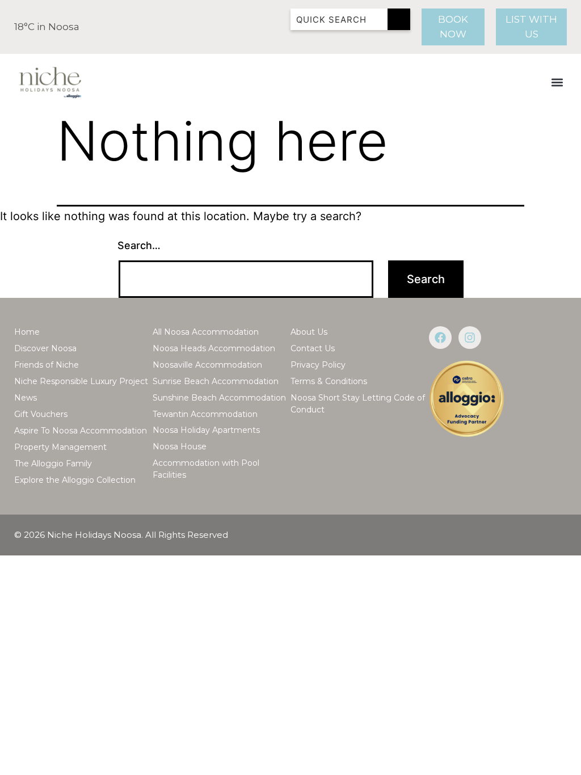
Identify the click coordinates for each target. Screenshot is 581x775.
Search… (139, 245)
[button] (557, 82)
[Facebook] (440, 337)
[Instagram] (469, 337)
